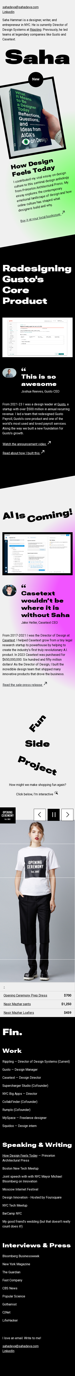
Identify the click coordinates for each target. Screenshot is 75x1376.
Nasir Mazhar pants (37, 1004)
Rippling (35, 30)
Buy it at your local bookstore (43, 216)
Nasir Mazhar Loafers (37, 1013)
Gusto (61, 404)
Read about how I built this (24, 452)
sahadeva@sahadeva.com (20, 7)
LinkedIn (8, 12)
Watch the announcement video (27, 443)
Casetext (8, 640)
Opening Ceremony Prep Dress (37, 995)
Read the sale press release (25, 684)
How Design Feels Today (20, 1156)
